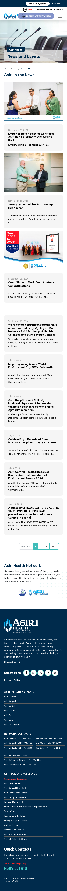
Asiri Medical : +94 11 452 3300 (18, 747)
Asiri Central (9, 705)
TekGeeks (17, 881)
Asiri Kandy (9, 719)
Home (7, 69)
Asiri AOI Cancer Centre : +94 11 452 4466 (22, 759)
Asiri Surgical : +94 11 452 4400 (18, 743)
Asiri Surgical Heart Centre (16, 788)
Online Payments (37, 3)
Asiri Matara (9, 710)
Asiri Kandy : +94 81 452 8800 (49, 738)
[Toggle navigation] (60, 16)
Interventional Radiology (15, 815)
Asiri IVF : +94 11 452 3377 (15, 755)
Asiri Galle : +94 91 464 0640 (48, 747)
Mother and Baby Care (14, 829)
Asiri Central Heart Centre (15, 792)
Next (54, 546)
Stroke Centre (10, 811)
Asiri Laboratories (12, 724)
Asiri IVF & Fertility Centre (15, 838)
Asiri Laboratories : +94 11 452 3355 (20, 764)
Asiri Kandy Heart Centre (15, 797)
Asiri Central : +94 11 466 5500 (17, 738)
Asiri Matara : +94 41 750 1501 (49, 743)
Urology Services (11, 825)
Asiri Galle (8, 715)
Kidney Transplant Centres (15, 820)
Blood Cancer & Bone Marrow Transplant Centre (25, 806)
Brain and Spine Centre (14, 801)
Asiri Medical (10, 696)
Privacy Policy (12, 680)
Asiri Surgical (10, 701)
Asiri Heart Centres (12, 783)
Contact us (10, 662)
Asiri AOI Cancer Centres (15, 834)
